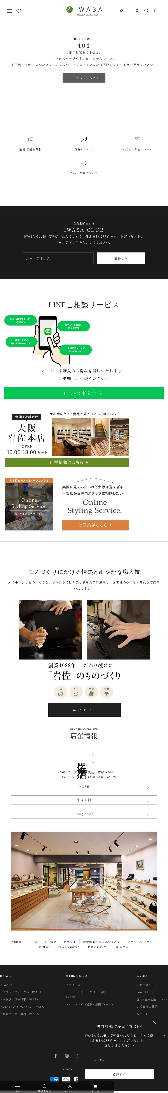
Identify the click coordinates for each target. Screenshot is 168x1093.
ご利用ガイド (18, 942)
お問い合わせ (96, 947)
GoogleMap (84, 813)
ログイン (143, 1013)
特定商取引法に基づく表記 (102, 942)
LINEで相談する (84, 393)
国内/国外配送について (152, 999)
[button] (123, 11)
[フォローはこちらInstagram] (67, 1056)
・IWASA (6, 984)
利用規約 (45, 947)
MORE (84, 786)
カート (95, 1091)
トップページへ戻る (84, 78)
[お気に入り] (19, 11)
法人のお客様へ (69, 947)
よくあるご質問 (46, 942)
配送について (84, 149)
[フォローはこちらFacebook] (55, 1056)
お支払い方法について (137, 149)
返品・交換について (84, 173)
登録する (119, 1074)
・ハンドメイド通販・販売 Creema (89, 1004)
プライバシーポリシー (143, 942)
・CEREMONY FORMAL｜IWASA (22, 1006)
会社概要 (69, 942)
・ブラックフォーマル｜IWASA (21, 992)
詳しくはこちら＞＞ (119, 1045)
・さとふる (73, 984)
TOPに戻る (121, 947)
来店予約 (84, 800)
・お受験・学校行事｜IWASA (19, 999)
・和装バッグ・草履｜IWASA (19, 1013)
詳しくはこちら (84, 710)
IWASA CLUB (146, 992)
